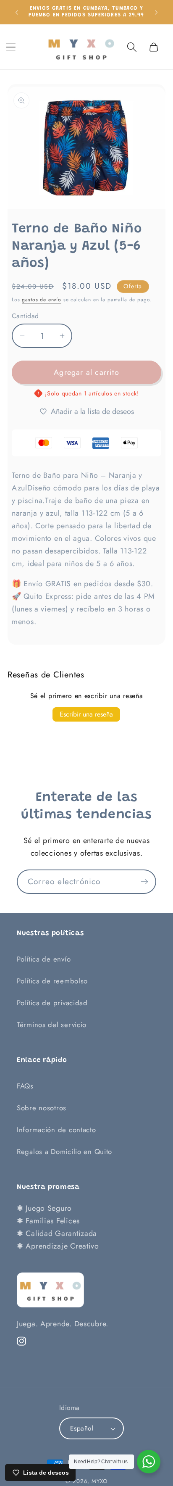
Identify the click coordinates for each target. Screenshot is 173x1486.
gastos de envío (41, 299)
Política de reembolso (52, 981)
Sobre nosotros (41, 1108)
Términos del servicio (51, 1025)
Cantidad (25, 316)
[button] (11, 47)
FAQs (25, 1086)
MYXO (99, 1481)
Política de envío (44, 959)
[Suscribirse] (144, 881)
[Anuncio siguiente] (156, 12)
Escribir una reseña (86, 714)
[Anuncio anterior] (17, 12)
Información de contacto (56, 1130)
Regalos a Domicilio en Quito (64, 1151)
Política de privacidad (52, 1003)
